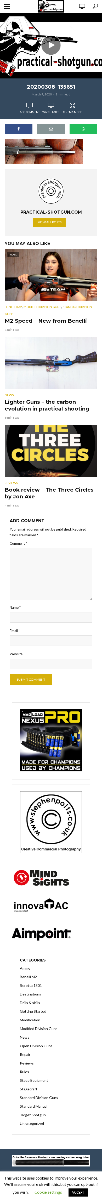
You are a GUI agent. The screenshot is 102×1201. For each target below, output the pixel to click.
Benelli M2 (13, 307)
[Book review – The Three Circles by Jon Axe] (51, 451)
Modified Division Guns (42, 307)
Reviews (11, 483)
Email (15, 631)
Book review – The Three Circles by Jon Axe (49, 493)
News (9, 395)
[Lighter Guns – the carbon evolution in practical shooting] (51, 363)
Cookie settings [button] (48, 1192)
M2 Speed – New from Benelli (46, 321)
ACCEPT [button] (78, 1192)
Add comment (29, 111)
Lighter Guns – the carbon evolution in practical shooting (47, 405)
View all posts (49, 222)
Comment (18, 543)
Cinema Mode (72, 111)
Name (15, 607)
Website (16, 654)
